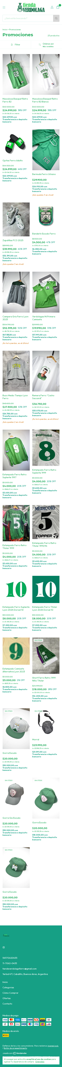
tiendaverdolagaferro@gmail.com (20, 968)
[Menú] (4, 7)
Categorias (8, 987)
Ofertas (7, 998)
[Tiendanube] (15, 1054)
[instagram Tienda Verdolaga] (4, 947)
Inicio (5, 29)
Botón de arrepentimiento (15, 1048)
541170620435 (10, 957)
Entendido (39, 1062)
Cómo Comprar (10, 992)
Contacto (7, 1003)
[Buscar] (56, 18)
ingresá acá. (53, 1046)
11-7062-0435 (10, 963)
